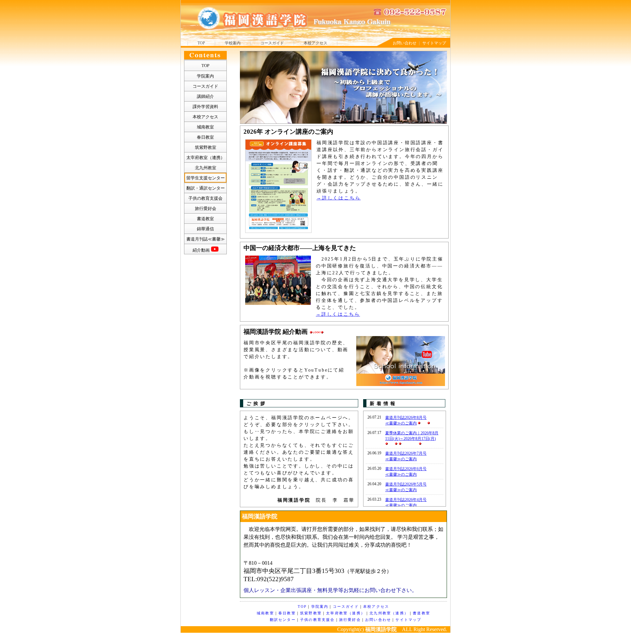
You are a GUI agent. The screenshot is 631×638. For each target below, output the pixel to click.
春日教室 (287, 613)
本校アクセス (315, 43)
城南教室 (265, 613)
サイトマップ (434, 43)
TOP (201, 43)
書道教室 (421, 613)
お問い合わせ (404, 43)
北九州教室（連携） (389, 613)
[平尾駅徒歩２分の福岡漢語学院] (294, 28)
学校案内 (233, 43)
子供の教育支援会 (317, 620)
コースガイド (272, 43)
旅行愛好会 (350, 620)
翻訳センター (283, 620)
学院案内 (320, 606)
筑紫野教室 (311, 613)
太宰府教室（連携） (345, 613)
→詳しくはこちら (338, 197)
